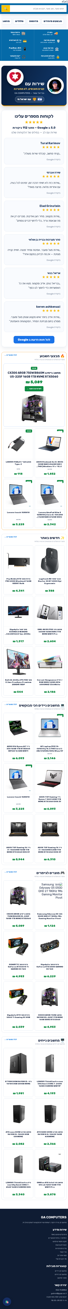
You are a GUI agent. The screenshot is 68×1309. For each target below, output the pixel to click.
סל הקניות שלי (61, 1259)
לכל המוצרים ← (10, 355)
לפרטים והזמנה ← (34, 389)
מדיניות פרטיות (61, 1248)
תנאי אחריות (62, 1255)
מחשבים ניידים (61, 1271)
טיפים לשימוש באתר (59, 1235)
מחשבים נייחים (61, 1274)
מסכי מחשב (62, 1278)
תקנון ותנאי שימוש (60, 1241)
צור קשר (63, 1252)
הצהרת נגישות (61, 1245)
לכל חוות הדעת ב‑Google (34, 339)
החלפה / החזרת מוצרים (57, 1238)
